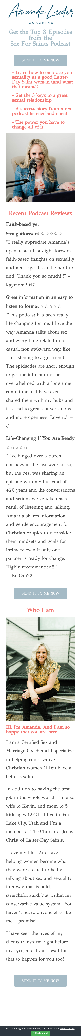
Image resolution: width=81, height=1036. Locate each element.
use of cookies (67, 1028)
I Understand (40, 1033)
